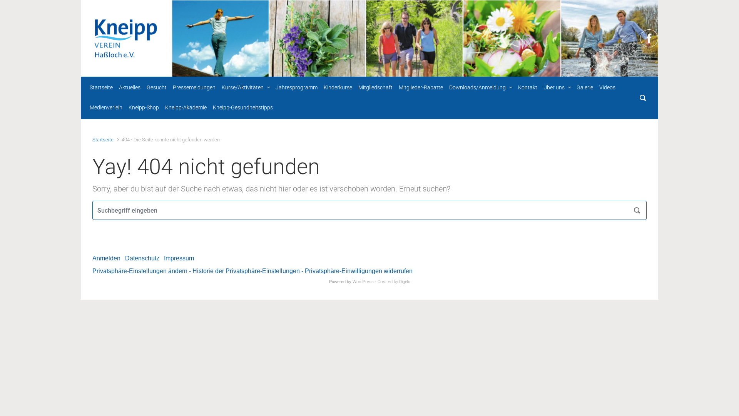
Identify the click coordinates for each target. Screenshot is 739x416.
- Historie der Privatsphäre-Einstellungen (244, 271)
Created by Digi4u (394, 281)
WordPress (363, 281)
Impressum (179, 258)
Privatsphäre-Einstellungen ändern (139, 271)
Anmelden (106, 258)
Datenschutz (142, 258)
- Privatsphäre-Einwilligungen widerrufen (357, 271)
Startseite (103, 140)
